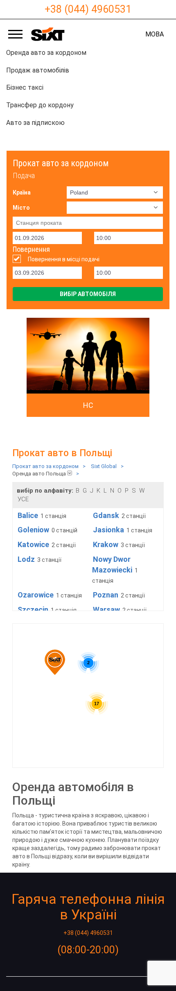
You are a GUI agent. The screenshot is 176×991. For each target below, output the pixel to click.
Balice (28, 515)
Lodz (26, 559)
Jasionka (108, 529)
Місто (21, 207)
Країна (22, 192)
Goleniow (33, 529)
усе (23, 499)
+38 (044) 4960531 (88, 9)
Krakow (105, 544)
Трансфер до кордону (40, 105)
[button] (54, 662)
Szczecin (33, 609)
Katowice (33, 544)
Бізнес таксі (24, 87)
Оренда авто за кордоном (46, 53)
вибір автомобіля (88, 294)
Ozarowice (36, 595)
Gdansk (106, 515)
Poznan (105, 595)
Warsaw (106, 609)
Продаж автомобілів (37, 70)
